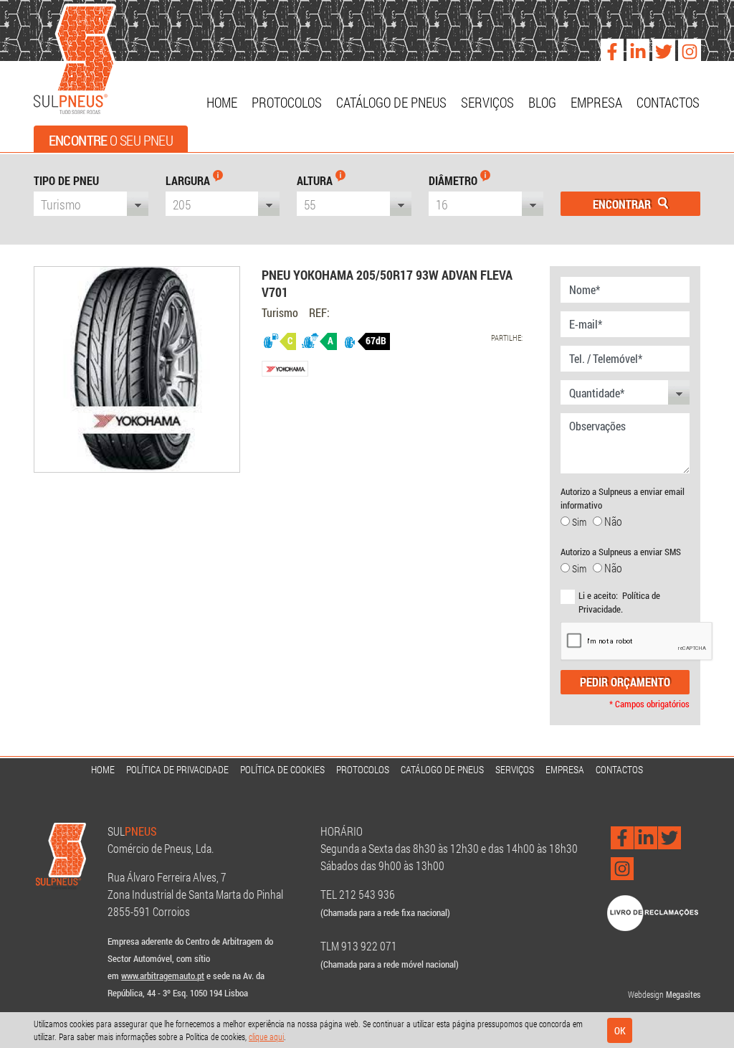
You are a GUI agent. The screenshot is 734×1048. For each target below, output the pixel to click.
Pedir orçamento (625, 681)
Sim (581, 522)
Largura (189, 180)
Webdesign (646, 994)
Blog (542, 102)
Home (221, 102)
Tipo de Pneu (66, 180)
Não (612, 521)
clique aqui (266, 1036)
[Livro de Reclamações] (652, 912)
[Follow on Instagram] (686, 46)
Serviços (487, 102)
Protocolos (287, 102)
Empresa (596, 102)
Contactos (668, 102)
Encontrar (623, 204)
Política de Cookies (282, 769)
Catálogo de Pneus (391, 102)
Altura (316, 180)
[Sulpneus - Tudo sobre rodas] (75, 60)
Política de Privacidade (177, 769)
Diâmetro (454, 180)
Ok (620, 1030)
